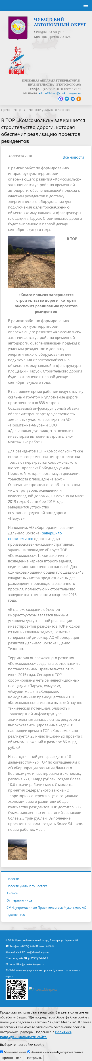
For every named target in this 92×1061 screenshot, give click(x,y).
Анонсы (12, 893)
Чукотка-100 (15, 915)
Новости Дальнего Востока (49, 110)
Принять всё (11, 1058)
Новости (12, 879)
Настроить (34, 1058)
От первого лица (19, 900)
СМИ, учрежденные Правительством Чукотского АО (46, 907)
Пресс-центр (11, 110)
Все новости (73, 157)
